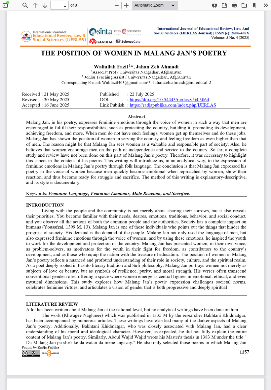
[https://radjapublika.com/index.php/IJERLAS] (173, 105)
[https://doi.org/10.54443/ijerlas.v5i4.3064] (169, 99)
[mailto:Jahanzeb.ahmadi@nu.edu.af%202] (182, 82)
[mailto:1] (147, 82)
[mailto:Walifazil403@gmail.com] (124, 82)
